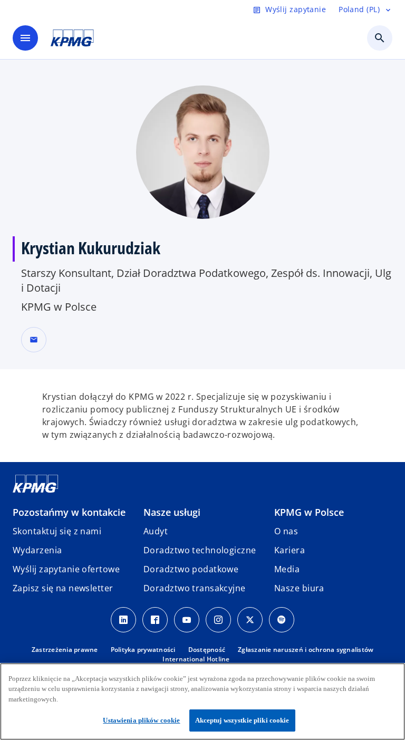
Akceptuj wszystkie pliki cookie (242, 720)
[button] (33, 339)
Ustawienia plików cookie (141, 720)
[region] (202, 701)
